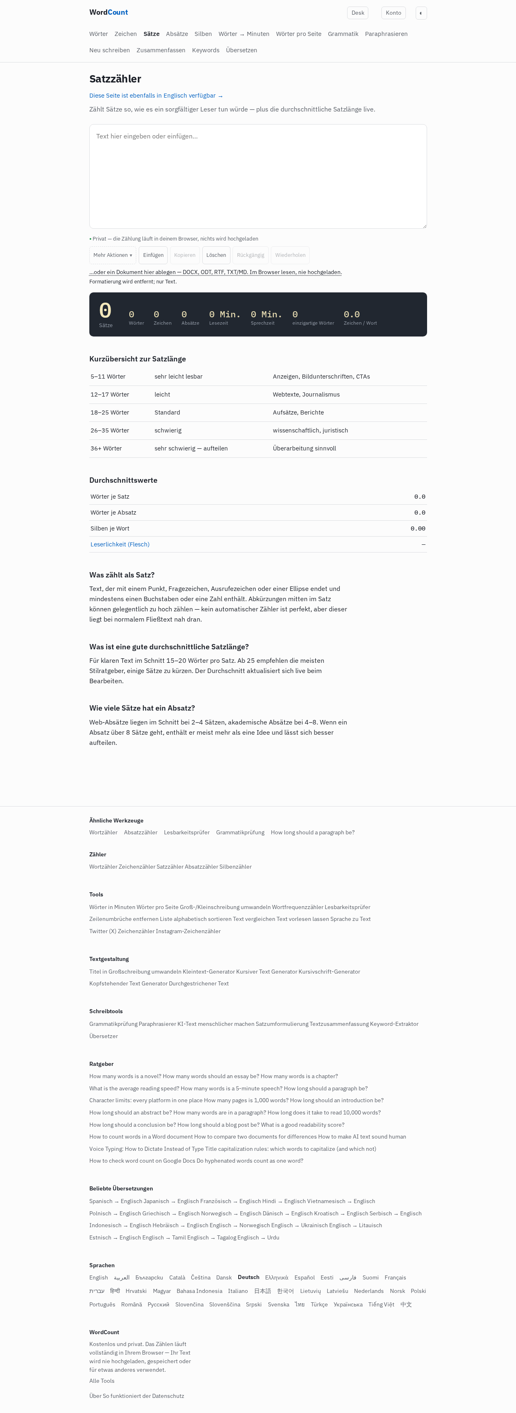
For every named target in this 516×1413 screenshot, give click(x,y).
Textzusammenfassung (339, 1023)
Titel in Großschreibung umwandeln (135, 971)
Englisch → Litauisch (355, 1225)
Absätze (177, 34)
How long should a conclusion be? (132, 1124)
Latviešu (337, 1291)
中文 (406, 1304)
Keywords (205, 50)
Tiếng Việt (381, 1304)
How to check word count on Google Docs (142, 1161)
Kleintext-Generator (209, 971)
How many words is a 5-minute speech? (232, 1088)
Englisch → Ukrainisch (299, 1225)
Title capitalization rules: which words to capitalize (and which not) (290, 1148)
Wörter (98, 34)
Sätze (151, 34)
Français (395, 1278)
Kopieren (184, 255)
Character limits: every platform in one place (146, 1100)
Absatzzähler (140, 832)
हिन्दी (115, 1291)
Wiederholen (290, 255)
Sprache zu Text (350, 919)
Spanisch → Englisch (115, 1201)
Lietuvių (310, 1291)
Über (95, 1396)
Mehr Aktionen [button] (110, 255)
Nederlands (369, 1291)
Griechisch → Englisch (171, 1213)
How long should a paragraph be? (313, 832)
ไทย (300, 1304)
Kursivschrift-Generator (329, 971)
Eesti (327, 1278)
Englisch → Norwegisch (240, 1225)
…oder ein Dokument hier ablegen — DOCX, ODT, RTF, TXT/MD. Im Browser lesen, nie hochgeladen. (215, 272)
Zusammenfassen (161, 50)
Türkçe (319, 1304)
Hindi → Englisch (284, 1201)
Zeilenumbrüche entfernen (124, 919)
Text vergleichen (254, 919)
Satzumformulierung (282, 1023)
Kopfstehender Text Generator (128, 983)
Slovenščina (224, 1304)
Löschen (216, 255)
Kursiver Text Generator (266, 971)
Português (102, 1304)
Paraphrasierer (157, 1023)
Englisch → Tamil (164, 1237)
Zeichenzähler (137, 867)
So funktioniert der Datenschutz (143, 1396)
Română (131, 1304)
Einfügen (153, 255)
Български (149, 1278)
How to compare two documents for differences (255, 1137)
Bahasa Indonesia (199, 1291)
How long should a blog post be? (218, 1124)
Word (108, 12)
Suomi (371, 1278)
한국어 (285, 1291)
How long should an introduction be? (337, 1100)
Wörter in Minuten (112, 907)
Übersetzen (241, 50)
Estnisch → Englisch (115, 1237)
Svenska (278, 1304)
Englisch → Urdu (258, 1237)
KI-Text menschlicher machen (216, 1023)
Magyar (162, 1291)
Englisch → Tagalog (211, 1237)
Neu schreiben (109, 50)
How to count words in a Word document (141, 1137)
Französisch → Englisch (230, 1201)
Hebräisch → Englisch (180, 1225)
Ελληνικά (276, 1278)
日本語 (262, 1291)
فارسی (348, 1278)
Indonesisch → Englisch (120, 1225)
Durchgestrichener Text (199, 983)
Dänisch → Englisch (288, 1213)
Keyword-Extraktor (394, 1023)
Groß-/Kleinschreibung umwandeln (225, 907)
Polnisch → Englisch (115, 1213)
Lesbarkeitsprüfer (187, 832)
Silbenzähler (235, 867)
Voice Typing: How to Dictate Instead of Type (146, 1148)
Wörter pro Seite (298, 34)
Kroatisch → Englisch (341, 1213)
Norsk (397, 1291)
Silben (203, 34)
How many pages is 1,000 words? (246, 1100)
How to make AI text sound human (362, 1137)
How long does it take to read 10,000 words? (324, 1112)
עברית (96, 1291)
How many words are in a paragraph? (219, 1112)
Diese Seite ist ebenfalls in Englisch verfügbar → (156, 95)
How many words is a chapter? (299, 1076)
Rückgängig (250, 255)
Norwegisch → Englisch (231, 1213)
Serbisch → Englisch (396, 1213)
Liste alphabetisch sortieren (196, 919)
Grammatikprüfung (240, 832)
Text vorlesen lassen (303, 919)
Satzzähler (170, 867)
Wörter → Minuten (244, 34)
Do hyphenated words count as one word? (250, 1161)
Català (177, 1278)
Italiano (238, 1291)
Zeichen (126, 34)
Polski (418, 1291)
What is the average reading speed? (134, 1088)
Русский (158, 1304)
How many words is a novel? (125, 1076)
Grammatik (343, 34)
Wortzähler (103, 832)
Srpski (254, 1304)
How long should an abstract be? (130, 1112)
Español (305, 1278)
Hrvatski (136, 1291)
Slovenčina (189, 1304)
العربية (122, 1278)
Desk (358, 12)
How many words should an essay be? (211, 1076)
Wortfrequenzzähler (297, 907)
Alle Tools (102, 1380)
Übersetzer (103, 1036)
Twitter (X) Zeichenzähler (122, 931)
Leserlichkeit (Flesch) (120, 544)
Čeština (200, 1278)
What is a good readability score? (303, 1124)
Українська (348, 1304)
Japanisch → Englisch (171, 1201)
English (98, 1278)
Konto (393, 12)
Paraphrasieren (386, 34)
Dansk (224, 1278)
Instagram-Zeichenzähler (188, 931)
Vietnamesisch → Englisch (341, 1201)
